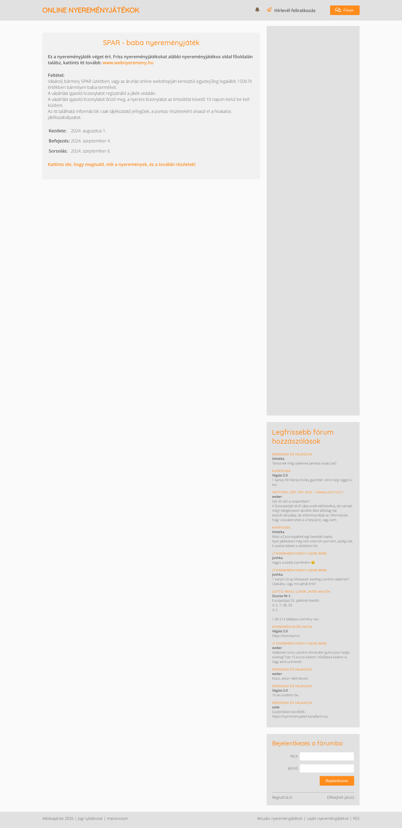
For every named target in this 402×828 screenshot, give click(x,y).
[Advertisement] (313, 65)
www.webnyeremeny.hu (128, 63)
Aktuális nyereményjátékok (279, 818)
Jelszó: (293, 768)
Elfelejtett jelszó (340, 797)
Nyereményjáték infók (292, 627)
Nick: (294, 756)
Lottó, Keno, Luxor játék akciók (301, 591)
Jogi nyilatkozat (90, 818)
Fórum (348, 10)
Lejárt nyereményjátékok (328, 818)
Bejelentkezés (337, 781)
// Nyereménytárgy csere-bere (299, 553)
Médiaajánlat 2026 (58, 818)
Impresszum (117, 818)
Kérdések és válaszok (292, 454)
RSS (356, 818)
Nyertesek (281, 471)
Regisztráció (282, 797)
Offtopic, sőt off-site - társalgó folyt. (307, 492)
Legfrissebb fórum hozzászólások (303, 437)
